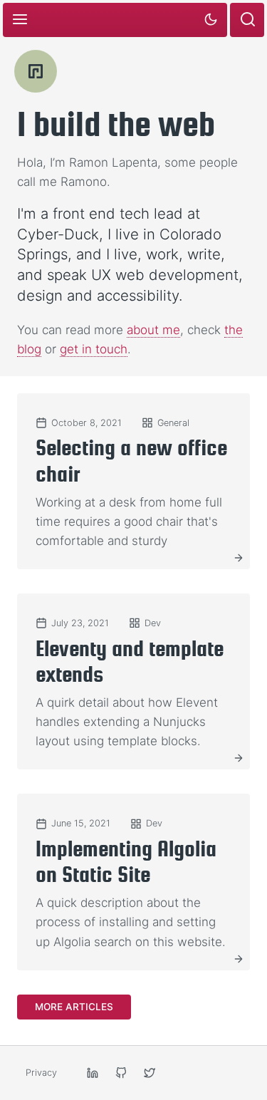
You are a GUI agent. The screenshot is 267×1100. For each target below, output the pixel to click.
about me (153, 330)
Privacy (41, 1072)
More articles (74, 1006)
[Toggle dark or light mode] (210, 20)
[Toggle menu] (20, 20)
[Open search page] (247, 20)
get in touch (93, 349)
